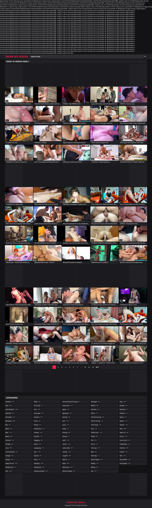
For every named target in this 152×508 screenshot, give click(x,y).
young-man (125, 459)
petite (94, 436)
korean (66, 436)
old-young (96, 425)
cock (8, 448)
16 (93, 367)
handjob (38, 463)
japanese (66, 413)
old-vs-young (97, 421)
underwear (125, 444)
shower (124, 413)
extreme (38, 417)
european (38, 413)
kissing (66, 432)
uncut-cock (125, 440)
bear (8, 432)
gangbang (39, 448)
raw (94, 452)
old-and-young (97, 417)
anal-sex (10, 413)
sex (94, 471)
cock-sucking (11, 452)
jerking (66, 417)
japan (65, 409)
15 (89, 367)
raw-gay (95, 456)
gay (37, 452)
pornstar (95, 448)
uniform (124, 448)
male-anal (67, 467)
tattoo (123, 421)
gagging (38, 440)
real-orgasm (97, 459)
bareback (10, 421)
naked (94, 405)
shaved (123, 405)
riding (94, 467)
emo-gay (38, 405)
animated (10, 417)
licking (66, 452)
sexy (123, 402)
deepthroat (10, 467)
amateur (10, 402)
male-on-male (68, 471)
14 (85, 367)
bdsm (8, 429)
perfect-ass (96, 432)
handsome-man (41, 471)
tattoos (123, 425)
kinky (65, 429)
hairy (37, 459)
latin (65, 440)
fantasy (38, 432)
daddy (9, 459)
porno (94, 444)
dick (8, 471)
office (94, 413)
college (9, 456)
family (37, 425)
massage (95, 402)
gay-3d (37, 456)
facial (37, 421)
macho (66, 459)
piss (93, 440)
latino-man (67, 448)
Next (97, 367)
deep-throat (11, 463)
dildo (37, 402)
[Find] (145, 56)
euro (37, 409)
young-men (125, 463)
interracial (67, 405)
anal (8, 405)
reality (94, 463)
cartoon (9, 440)
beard (8, 436)
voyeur (123, 452)
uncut (123, 436)
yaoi (122, 456)
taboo (123, 417)
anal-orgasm (11, 409)
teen (123, 429)
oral (94, 429)
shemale (124, 409)
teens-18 (124, 432)
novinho (95, 409)
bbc (8, 425)
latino (66, 444)
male (65, 463)
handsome (39, 467)
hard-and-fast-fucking (71, 402)
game (37, 444)
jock (65, 421)
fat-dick (38, 436)
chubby (9, 444)
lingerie (66, 456)
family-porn (39, 429)
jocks (65, 425)
